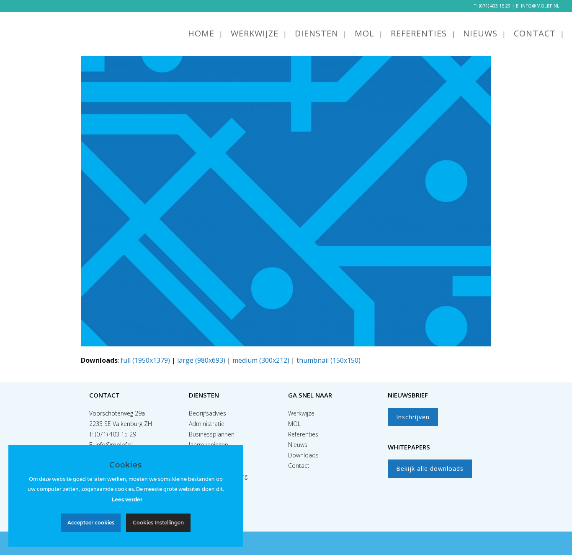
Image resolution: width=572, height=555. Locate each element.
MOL (294, 424)
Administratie (206, 424)
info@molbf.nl (114, 445)
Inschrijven (413, 417)
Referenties (303, 434)
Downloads (303, 455)
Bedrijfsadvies (207, 413)
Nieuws (297, 445)
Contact (298, 466)
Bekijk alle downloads (430, 468)
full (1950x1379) (145, 360)
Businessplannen (211, 434)
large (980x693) (201, 360)
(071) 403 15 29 (494, 6)
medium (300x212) (260, 360)
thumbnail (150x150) (328, 360)
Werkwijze (301, 413)
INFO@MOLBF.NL (540, 6)
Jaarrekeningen (208, 445)
